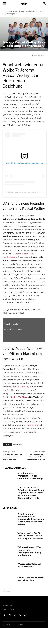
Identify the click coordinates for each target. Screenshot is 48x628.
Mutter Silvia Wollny (19, 386)
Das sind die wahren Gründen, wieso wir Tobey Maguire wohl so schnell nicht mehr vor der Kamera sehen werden (30, 492)
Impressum (8, 605)
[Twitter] (20, 615)
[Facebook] (5, 615)
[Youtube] (25, 615)
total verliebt (33, 425)
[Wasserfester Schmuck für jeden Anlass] (9, 567)
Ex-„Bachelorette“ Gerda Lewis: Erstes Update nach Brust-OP (36, 457)
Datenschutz (8, 609)
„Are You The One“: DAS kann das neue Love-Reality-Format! (12, 457)
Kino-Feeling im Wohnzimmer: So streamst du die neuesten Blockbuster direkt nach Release (30, 519)
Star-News (13, 11)
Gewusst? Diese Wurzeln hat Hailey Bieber (30, 579)
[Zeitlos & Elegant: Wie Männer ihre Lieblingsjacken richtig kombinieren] (9, 550)
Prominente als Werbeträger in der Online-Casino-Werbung (30, 476)
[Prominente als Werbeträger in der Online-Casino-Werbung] (9, 476)
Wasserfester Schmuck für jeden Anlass (29, 565)
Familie (10, 390)
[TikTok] (15, 615)
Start (4, 11)
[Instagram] (10, 615)
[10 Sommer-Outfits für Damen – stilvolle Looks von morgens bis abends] (9, 536)
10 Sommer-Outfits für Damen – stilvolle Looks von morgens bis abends (30, 536)
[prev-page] (4, 590)
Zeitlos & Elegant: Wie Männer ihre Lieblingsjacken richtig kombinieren (29, 551)
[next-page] (8, 590)
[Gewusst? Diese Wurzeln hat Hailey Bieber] (9, 580)
